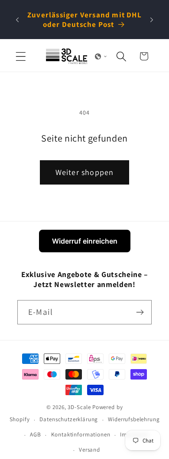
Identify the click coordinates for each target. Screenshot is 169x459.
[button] (21, 56)
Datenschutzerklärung (68, 419)
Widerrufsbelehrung (133, 419)
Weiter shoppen (84, 172)
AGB (35, 434)
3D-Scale (79, 407)
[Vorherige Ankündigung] (17, 19)
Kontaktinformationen (80, 434)
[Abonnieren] (139, 312)
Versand (89, 449)
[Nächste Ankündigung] (151, 19)
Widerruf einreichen (84, 241)
